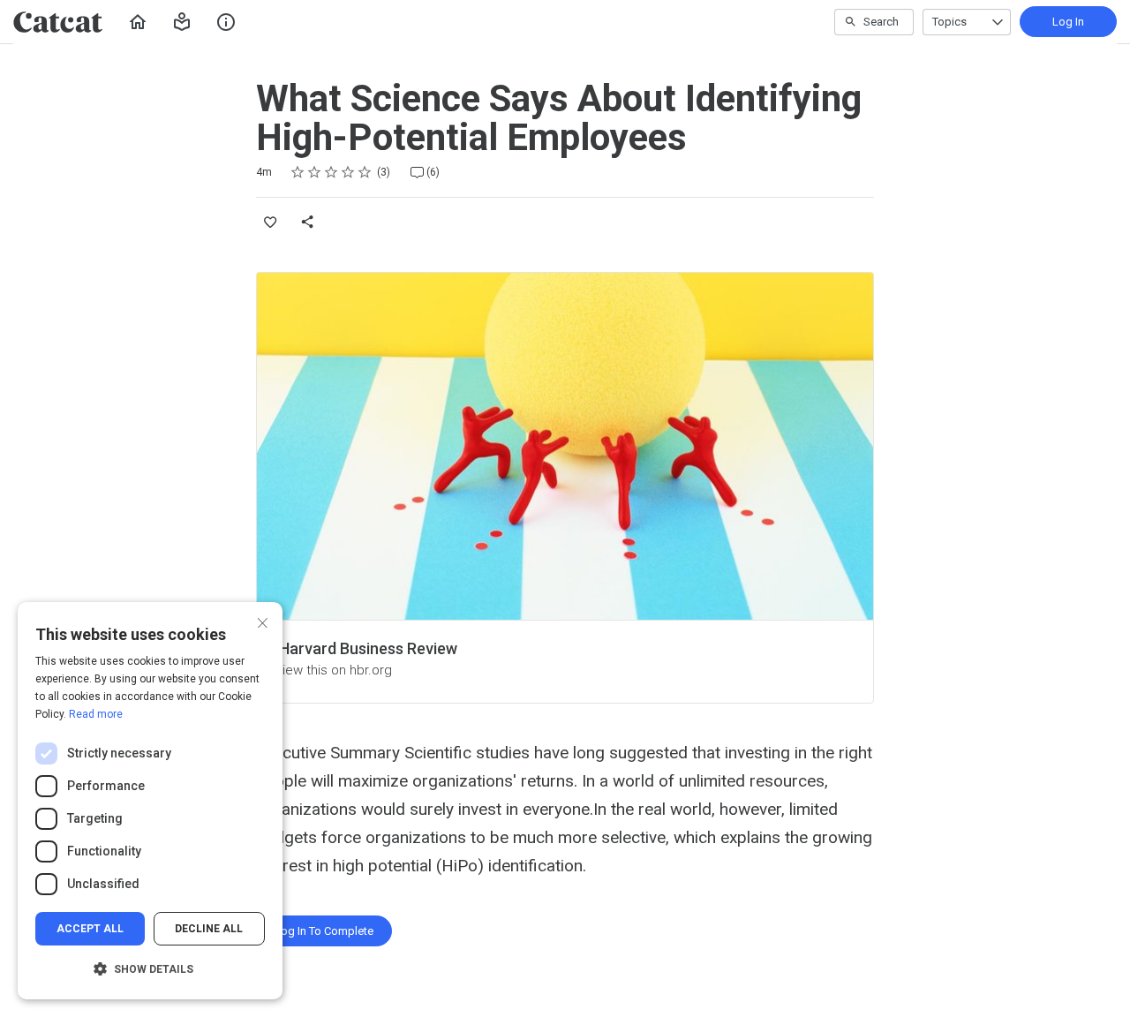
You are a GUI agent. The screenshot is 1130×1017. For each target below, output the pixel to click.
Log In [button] (1068, 21)
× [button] (262, 621)
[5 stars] (365, 172)
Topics (949, 21)
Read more (96, 714)
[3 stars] (331, 172)
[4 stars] (348, 172)
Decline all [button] (209, 929)
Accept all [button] (90, 929)
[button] (182, 22)
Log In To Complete (324, 931)
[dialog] (150, 800)
